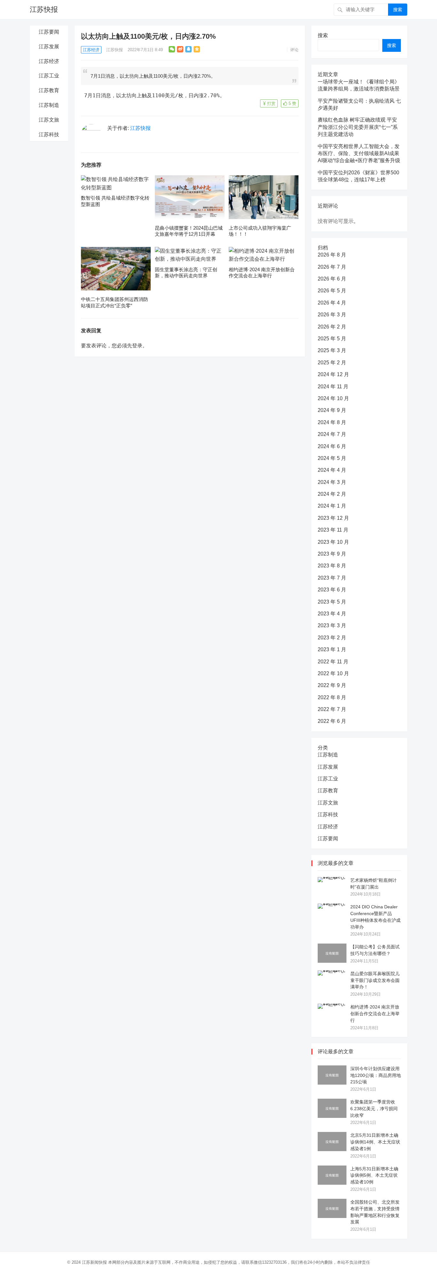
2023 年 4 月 (332, 613)
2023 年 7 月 (332, 578)
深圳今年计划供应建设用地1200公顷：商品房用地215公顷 (375, 1075)
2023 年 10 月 (333, 542)
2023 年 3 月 (332, 625)
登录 (137, 345)
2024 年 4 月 (332, 470)
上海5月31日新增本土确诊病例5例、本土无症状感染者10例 (374, 1175)
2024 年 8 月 (332, 422)
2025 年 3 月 (332, 350)
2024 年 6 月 (332, 446)
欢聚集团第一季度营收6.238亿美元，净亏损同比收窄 (374, 1108)
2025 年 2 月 (332, 362)
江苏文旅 (49, 120)
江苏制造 (49, 105)
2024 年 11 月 (333, 386)
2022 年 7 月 (332, 709)
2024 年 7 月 (332, 434)
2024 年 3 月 (332, 482)
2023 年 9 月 (332, 554)
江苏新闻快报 (94, 1262)
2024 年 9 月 (332, 410)
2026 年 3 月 (332, 314)
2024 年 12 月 (333, 374)
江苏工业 (49, 75)
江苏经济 (49, 61)
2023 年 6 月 (332, 589)
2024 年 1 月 (332, 506)
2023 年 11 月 (333, 530)
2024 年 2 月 (332, 494)
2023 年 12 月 (333, 518)
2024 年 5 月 (332, 458)
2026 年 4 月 (332, 302)
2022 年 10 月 (333, 673)
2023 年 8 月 (332, 565)
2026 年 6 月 (332, 278)
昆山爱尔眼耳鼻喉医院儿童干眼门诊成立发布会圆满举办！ (375, 980)
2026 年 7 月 (332, 267)
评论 (294, 49)
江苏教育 (49, 90)
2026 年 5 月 (332, 290)
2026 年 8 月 (332, 254)
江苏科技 (49, 134)
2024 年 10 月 (333, 398)
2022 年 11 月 (333, 661)
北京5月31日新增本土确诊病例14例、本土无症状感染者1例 (375, 1142)
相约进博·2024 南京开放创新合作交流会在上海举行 (375, 1013)
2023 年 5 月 (332, 602)
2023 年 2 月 (332, 637)
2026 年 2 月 (332, 326)
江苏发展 (49, 46)
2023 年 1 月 (332, 649)
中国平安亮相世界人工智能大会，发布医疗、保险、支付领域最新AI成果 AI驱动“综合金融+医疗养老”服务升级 (359, 153)
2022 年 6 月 (332, 721)
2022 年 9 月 (332, 685)
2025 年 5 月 (332, 338)
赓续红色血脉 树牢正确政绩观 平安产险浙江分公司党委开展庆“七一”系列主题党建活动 (358, 127)
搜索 (397, 9)
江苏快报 (44, 9)
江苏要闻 (49, 32)
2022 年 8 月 (332, 697)
